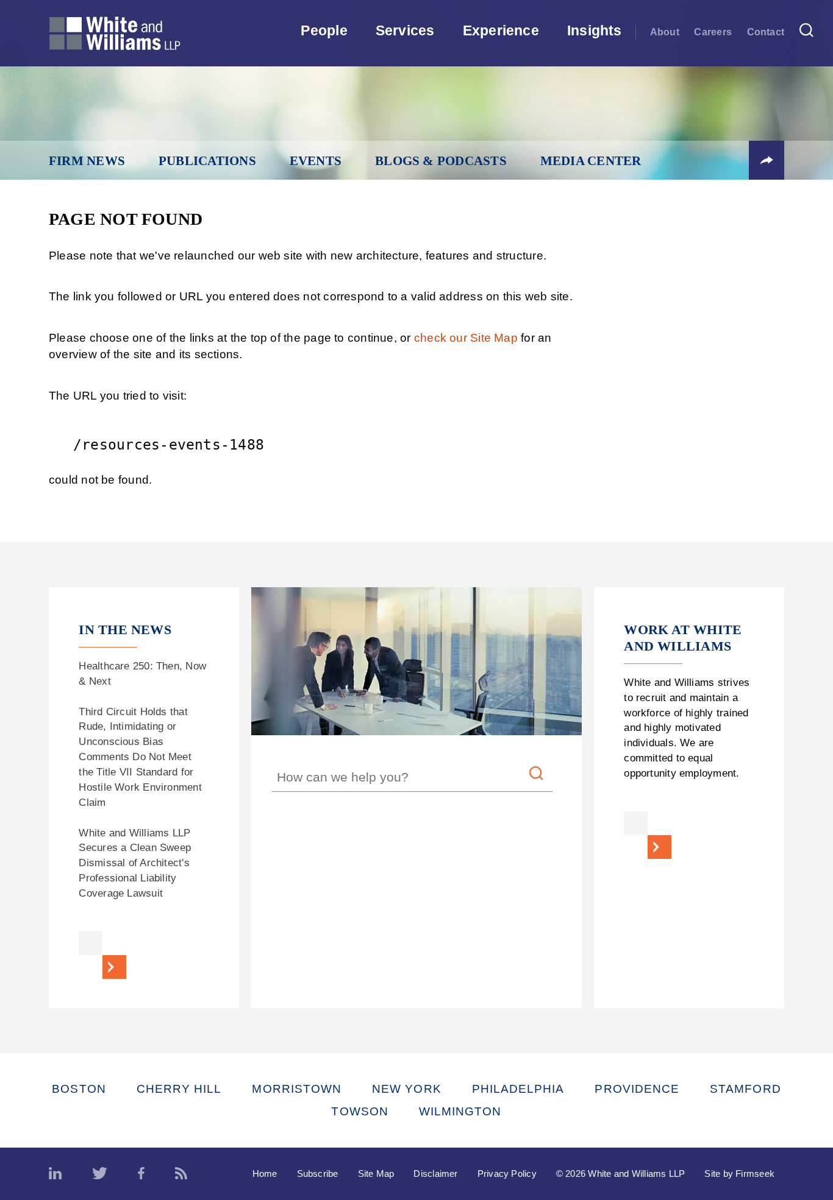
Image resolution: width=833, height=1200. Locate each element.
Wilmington (460, 1111)
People (324, 30)
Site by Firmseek (739, 1173)
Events (315, 161)
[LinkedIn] (55, 1174)
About (664, 31)
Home (264, 1173)
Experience (501, 30)
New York (407, 1088)
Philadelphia (518, 1088)
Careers (713, 31)
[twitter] (99, 1174)
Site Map (376, 1173)
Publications (207, 161)
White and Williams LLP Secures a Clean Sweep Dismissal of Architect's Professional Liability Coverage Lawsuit (135, 863)
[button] (766, 160)
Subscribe (317, 1173)
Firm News (87, 161)
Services (405, 30)
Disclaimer (435, 1173)
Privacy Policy (507, 1173)
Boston (78, 1088)
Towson (359, 1111)
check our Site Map (466, 337)
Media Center (591, 161)
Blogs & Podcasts (441, 161)
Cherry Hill (179, 1088)
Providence (637, 1088)
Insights (594, 30)
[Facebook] (141, 1174)
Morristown (296, 1088)
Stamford (745, 1088)
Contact (766, 31)
